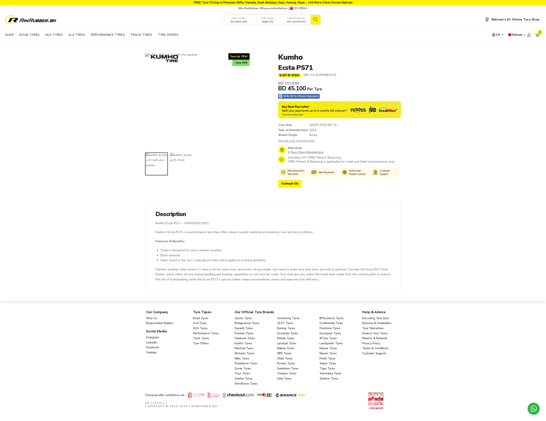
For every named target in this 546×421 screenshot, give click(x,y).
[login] (529, 35)
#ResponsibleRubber (273, 8)
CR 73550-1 (300, 8)
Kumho (290, 57)
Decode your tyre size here (296, 141)
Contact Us (289, 184)
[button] (537, 35)
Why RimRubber (248, 8)
